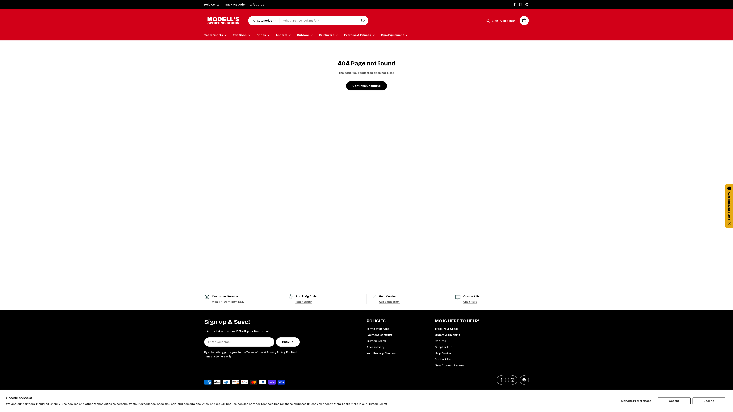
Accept (674, 401)
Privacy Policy (377, 404)
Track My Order (235, 4)
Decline (708, 401)
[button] (729, 206)
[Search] (363, 20)
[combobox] (308, 20)
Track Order (303, 301)
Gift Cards (257, 4)
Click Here (470, 301)
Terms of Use (254, 352)
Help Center (212, 4)
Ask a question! (389, 301)
